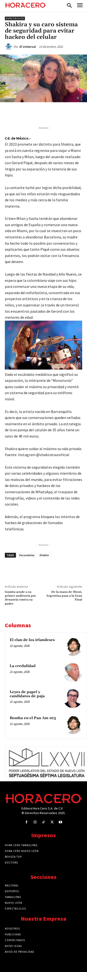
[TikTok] (43, 822)
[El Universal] (9, 46)
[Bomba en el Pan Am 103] (72, 724)
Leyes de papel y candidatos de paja (27, 694)
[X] (36, 113)
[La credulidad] (72, 672)
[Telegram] (58, 113)
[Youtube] (61, 822)
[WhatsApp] (47, 113)
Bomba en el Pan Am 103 (33, 718)
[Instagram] (35, 822)
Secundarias (26, 555)
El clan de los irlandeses (32, 640)
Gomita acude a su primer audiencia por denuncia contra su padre (20, 598)
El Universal (27, 47)
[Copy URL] (69, 113)
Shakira (44, 555)
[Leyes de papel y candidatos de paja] (72, 698)
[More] (81, 113)
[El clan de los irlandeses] (72, 646)
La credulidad (23, 666)
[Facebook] (25, 113)
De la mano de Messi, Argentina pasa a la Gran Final (64, 596)
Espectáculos (15, 18)
